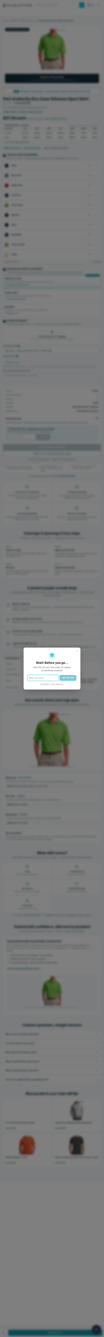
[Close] (77, 651)
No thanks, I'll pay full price (52, 684)
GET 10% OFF (68, 678)
